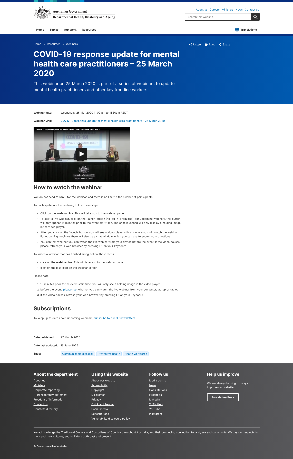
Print (212, 44)
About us (201, 9)
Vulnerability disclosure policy (110, 418)
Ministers (227, 9)
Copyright (97, 390)
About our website (103, 380)
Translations (248, 29)
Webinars (72, 44)
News (239, 9)
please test (70, 289)
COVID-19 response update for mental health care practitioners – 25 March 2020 (113, 120)
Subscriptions (100, 413)
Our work (70, 29)
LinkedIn (154, 399)
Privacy (96, 399)
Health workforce (136, 353)
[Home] (74, 12)
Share (226, 44)
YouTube (154, 409)
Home (40, 29)
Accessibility (99, 385)
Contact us (252, 9)
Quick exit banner (102, 404)
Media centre (157, 380)
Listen (197, 44)
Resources (89, 29)
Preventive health (109, 353)
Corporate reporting (47, 390)
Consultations (158, 390)
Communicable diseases (77, 353)
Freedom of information (49, 399)
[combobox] (218, 17)
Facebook (155, 394)
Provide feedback (223, 397)
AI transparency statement (50, 394)
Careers (215, 9)
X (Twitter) (156, 404)
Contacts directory (46, 409)
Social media (99, 409)
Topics (54, 29)
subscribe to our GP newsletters (114, 318)
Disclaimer (98, 394)
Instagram (155, 413)
